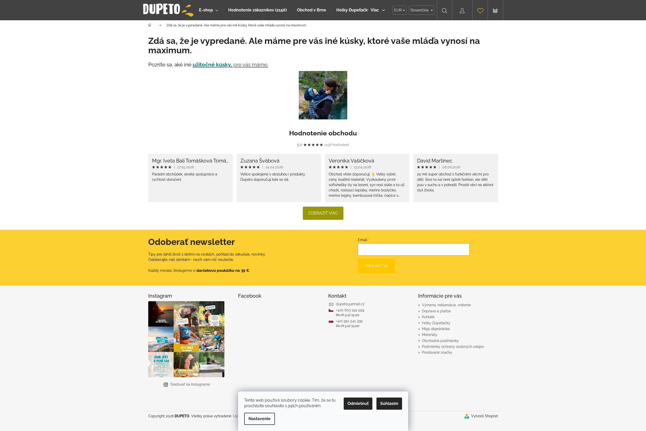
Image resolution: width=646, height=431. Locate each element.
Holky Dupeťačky (436, 323)
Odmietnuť (358, 403)
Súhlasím (389, 403)
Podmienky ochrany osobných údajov (453, 347)
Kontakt (428, 317)
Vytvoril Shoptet (484, 416)
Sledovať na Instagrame (190, 384)
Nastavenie (260, 418)
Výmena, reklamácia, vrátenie (446, 305)
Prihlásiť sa (376, 266)
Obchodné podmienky (440, 341)
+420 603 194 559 (350, 310)
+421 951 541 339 (349, 321)
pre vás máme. (230, 64)
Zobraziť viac (323, 213)
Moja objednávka (436, 329)
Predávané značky (437, 352)
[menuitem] (208, 10)
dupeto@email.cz (350, 304)
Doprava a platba (436, 311)
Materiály (429, 335)
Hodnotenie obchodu (323, 133)
